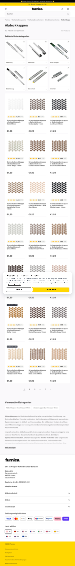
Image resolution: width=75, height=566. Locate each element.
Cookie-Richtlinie (14, 285)
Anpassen (18, 289)
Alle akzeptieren (51, 289)
